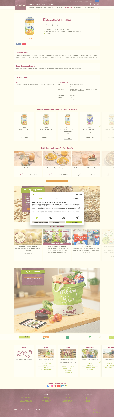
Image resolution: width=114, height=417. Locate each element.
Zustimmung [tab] (39, 198)
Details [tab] (57, 198)
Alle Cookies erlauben (73, 222)
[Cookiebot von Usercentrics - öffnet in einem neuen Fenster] (77, 194)
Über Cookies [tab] (75, 198)
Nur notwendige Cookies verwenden (40, 222)
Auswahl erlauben (57, 222)
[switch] (50, 218)
